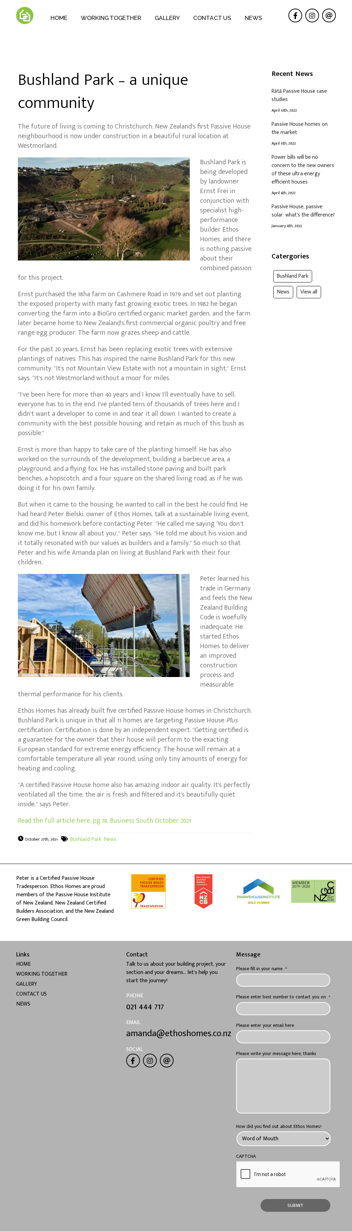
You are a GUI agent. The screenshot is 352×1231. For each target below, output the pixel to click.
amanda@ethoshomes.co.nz (178, 1033)
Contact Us (212, 17)
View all (308, 292)
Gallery (167, 17)
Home (59, 17)
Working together (111, 17)
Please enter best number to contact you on (283, 996)
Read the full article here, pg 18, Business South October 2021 (104, 821)
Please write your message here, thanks (276, 1053)
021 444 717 (145, 1006)
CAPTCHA (246, 1156)
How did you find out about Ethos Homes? (279, 1126)
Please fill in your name (261, 968)
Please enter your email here (265, 1025)
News (253, 17)
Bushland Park (85, 839)
